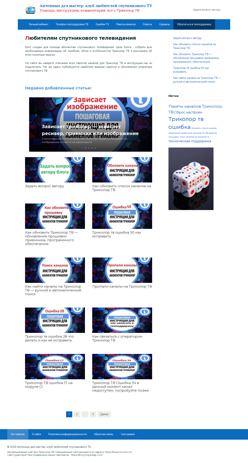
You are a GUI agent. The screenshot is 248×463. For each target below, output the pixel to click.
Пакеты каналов (126, 24)
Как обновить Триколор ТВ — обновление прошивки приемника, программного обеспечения (196, 58)
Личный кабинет (38, 24)
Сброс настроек (188, 112)
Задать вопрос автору (206, 9)
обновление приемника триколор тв (186, 133)
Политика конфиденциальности (67, 434)
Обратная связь (103, 434)
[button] (82, 148)
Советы (147, 24)
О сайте (36, 434)
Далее (104, 414)
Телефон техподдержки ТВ (72, 24)
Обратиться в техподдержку (194, 24)
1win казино (128, 434)
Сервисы (164, 24)
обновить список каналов (204, 128)
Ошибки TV (102, 24)
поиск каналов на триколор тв (194, 137)
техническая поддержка (189, 141)
